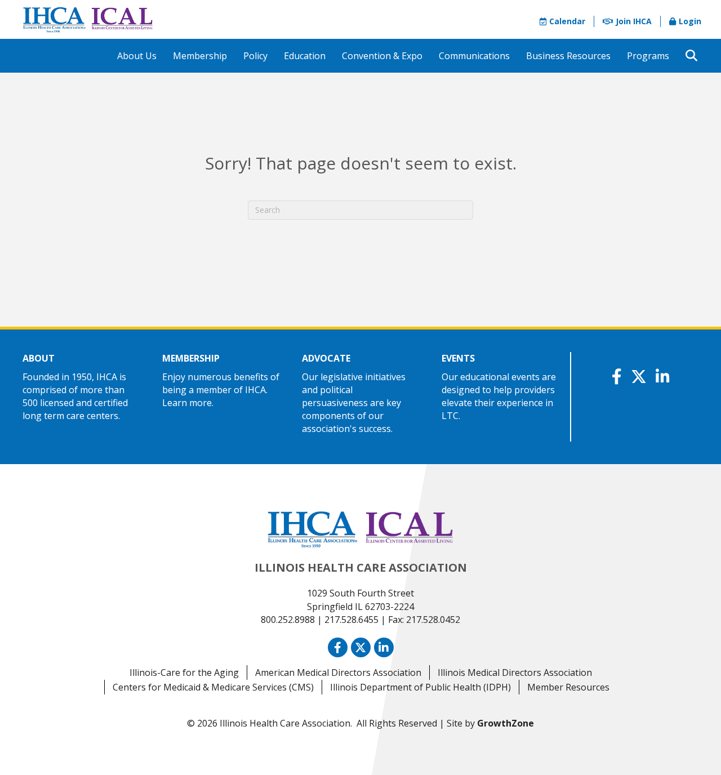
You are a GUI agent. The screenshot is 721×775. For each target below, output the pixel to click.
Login (690, 21)
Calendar (567, 21)
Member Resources (568, 687)
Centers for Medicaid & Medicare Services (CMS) (213, 687)
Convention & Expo (382, 56)
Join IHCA (634, 21)
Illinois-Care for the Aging (184, 672)
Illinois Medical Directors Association (515, 672)
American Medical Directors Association (338, 672)
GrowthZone (505, 723)
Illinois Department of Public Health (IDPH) (420, 687)
